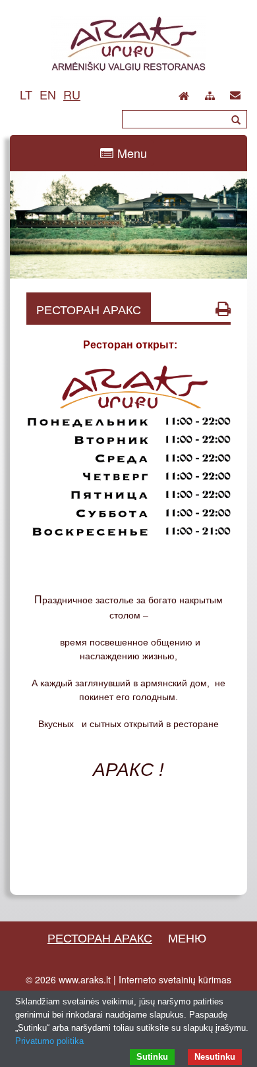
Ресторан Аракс (99, 937)
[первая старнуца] (184, 92)
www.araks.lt (85, 979)
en (48, 94)
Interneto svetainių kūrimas (175, 979)
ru (71, 94)
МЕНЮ (187, 937)
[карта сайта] (210, 93)
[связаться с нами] (235, 92)
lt (26, 94)
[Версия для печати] (223, 308)
